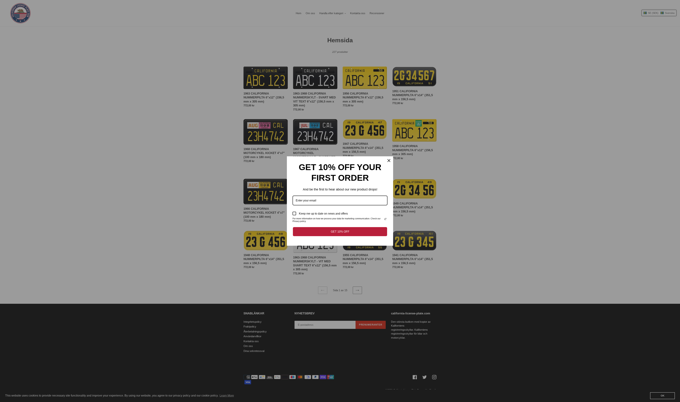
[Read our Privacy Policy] (385, 219)
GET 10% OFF (340, 231)
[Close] (389, 160)
